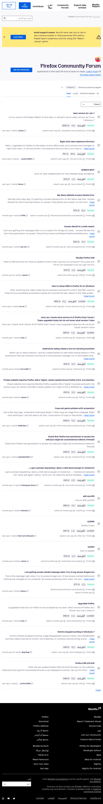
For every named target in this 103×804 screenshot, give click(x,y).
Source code (95, 726)
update (91, 547)
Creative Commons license (92, 790)
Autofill (79, 511)
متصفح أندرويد (42, 730)
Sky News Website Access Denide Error (75, 195)
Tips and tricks (76, 159)
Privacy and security (73, 306)
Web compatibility (74, 247)
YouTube (9, 798)
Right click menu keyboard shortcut (77, 141)
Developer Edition (92, 750)
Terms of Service (78, 798)
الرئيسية (97, 17)
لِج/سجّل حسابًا (9, 6)
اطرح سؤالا (50, 6)
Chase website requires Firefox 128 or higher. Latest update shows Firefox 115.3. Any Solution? (48, 380)
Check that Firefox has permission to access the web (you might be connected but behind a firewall (70, 438)
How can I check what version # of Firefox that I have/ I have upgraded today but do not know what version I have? (65, 319)
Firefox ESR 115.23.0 (84, 663)
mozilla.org (95, 798)
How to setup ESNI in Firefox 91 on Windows (73, 286)
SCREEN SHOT (87, 170)
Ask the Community (21, 70)
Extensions (77, 369)
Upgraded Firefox (86, 603)
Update (79, 338)
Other (79, 536)
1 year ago (6, 131)
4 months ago (7, 216)
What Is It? (43, 755)
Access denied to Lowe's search (79, 226)
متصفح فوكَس (42, 739)
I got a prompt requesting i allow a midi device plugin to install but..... (61, 468)
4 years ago (7, 306)
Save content (76, 184)
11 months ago (8, 485)
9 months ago (7, 397)
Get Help (44, 768)
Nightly (97, 764)
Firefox (89, 131)
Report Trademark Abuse (89, 721)
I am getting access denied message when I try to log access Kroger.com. (59, 572)
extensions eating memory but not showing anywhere (68, 349)
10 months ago (8, 275)
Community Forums (63, 6)
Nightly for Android (91, 768)
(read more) (89, 148)
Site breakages (75, 652)
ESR (80, 275)
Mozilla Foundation (95, 780)
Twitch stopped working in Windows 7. (75, 632)
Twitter (14, 798)
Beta (99, 755)
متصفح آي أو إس (41, 735)
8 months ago (7, 369)
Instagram (3, 798)
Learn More (18, 37)
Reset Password (40, 759)
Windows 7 (71, 87)
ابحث (5, 18)
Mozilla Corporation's (58, 779)
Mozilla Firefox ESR (85, 258)
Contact (40, 798)
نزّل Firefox (25, 6)
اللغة (29, 779)
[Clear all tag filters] (62, 87)
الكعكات (51, 798)
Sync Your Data (41, 764)
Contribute (38, 6)
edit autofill (88, 496)
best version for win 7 (83, 113)
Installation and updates (71, 131)
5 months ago (7, 247)
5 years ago (7, 159)
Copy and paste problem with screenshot (74, 408)
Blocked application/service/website (66, 216)
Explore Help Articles (80, 6)
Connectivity (76, 457)
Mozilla (94, 709)
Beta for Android (93, 759)
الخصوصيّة (62, 798)
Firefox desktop (40, 726)
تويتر (99, 730)
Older (98, 690)
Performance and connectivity (69, 426)
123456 (90, 521)
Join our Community (91, 735)
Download (43, 721)
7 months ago (7, 338)
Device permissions (73, 485)
